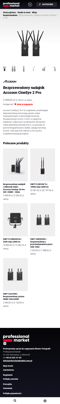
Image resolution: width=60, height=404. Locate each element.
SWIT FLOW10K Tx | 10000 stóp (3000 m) (39, 185)
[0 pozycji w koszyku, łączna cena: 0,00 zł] (45, 400)
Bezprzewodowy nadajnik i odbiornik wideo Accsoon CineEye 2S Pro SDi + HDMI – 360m (14, 188)
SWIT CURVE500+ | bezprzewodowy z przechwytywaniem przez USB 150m (41, 243)
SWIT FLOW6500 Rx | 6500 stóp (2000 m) (12, 240)
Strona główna (9, 12)
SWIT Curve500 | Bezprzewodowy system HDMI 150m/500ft (13, 296)
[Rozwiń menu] (30, 4)
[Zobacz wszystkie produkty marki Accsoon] (9, 81)
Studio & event (23, 12)
